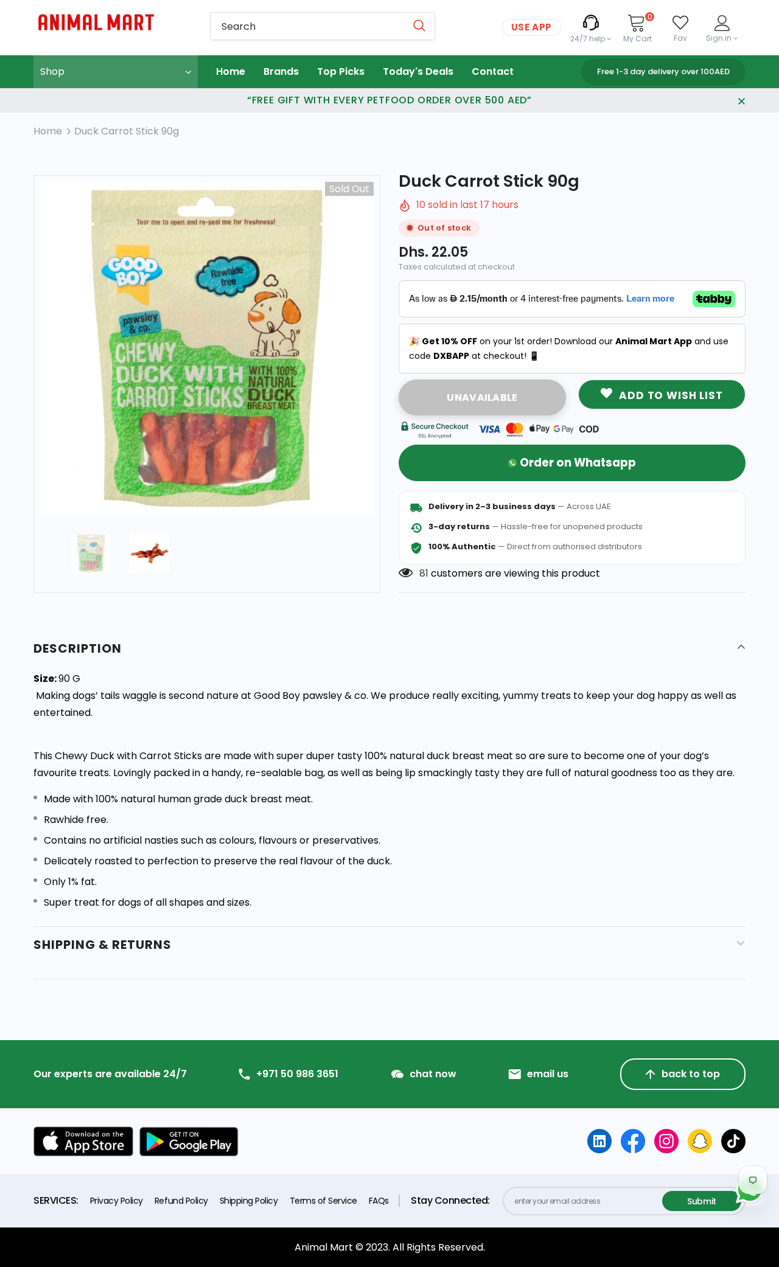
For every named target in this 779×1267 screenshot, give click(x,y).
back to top (691, 1074)
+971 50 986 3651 (297, 1074)
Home (47, 131)
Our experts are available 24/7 (110, 1074)
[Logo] (112, 22)
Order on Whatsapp (578, 462)
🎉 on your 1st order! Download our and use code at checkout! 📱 (568, 348)
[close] (741, 100)
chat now (433, 1074)
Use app (531, 27)
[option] (207, 348)
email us (547, 1074)
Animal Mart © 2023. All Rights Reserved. (390, 1247)
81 (423, 573)
